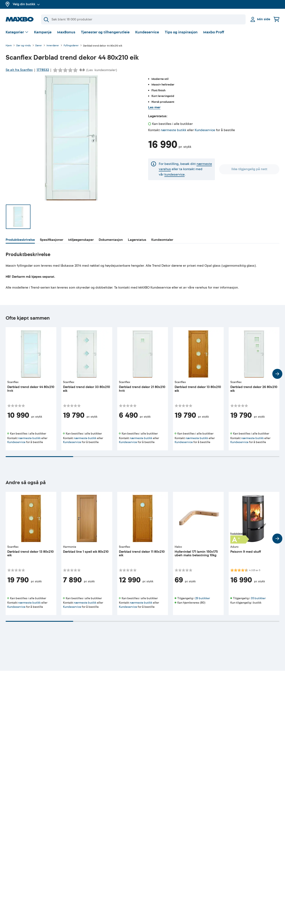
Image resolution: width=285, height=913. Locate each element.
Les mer (154, 107)
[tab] (20, 240)
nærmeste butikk (173, 130)
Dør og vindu (23, 45)
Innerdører (53, 45)
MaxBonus (66, 32)
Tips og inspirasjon (181, 32)
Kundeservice (147, 32)
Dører (38, 45)
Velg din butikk (24, 4)
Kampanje (43, 32)
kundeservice (174, 174)
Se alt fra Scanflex (19, 70)
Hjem (9, 45)
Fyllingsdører (71, 45)
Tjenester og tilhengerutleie (105, 32)
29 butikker (202, 598)
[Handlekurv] (276, 19)
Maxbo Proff (213, 32)
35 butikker (258, 598)
